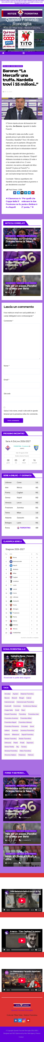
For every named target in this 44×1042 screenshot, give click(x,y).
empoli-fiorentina (11, 714)
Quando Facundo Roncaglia (22, 21)
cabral (28, 698)
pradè (22, 742)
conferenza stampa (30, 706)
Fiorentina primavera (12, 726)
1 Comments (26, 863)
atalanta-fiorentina (27, 694)
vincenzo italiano (10, 755)
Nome (6, 366)
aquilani (15, 694)
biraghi (21, 698)
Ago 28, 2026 (12, 840)
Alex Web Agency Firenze (32, 1033)
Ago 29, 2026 (12, 795)
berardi (14, 698)
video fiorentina (25, 751)
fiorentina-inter (33, 714)
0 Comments (26, 795)
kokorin (7, 734)
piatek (16, 742)
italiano (7, 730)
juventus (15, 730)
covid (17, 710)
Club (11, 554)
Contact (21, 1037)
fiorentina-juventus (11, 718)
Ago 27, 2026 (12, 863)
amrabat (7, 694)
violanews (22, 755)
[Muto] (36, 910)
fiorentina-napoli (10, 722)
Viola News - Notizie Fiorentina (12, 66)
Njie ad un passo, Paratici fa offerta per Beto (21, 287)
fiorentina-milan (26, 718)
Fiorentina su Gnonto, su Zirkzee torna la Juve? (20, 240)
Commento (8, 321)
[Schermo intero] (40, 910)
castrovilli (8, 706)
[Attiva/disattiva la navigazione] (23, 53)
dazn (23, 710)
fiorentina (22, 714)
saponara (30, 742)
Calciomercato (10, 236)
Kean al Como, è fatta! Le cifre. (20, 858)
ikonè (32, 726)
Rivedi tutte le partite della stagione (17, 678)
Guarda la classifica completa (29, 637)
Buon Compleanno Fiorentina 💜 (17, 263)
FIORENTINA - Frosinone (21, 446)
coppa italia (9, 710)
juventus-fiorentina (27, 730)
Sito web (7, 394)
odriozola (8, 742)
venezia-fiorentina (11, 751)
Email (6, 380)
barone (7, 698)
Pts (37, 554)
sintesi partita (9, 747)
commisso (17, 706)
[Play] (4, 910)
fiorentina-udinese (25, 722)
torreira (23, 747)
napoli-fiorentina (27, 734)
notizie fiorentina (25, 738)
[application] (22, 900)
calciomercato (9, 702)
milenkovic (15, 734)
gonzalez (24, 726)
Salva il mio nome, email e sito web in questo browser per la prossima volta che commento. (21, 412)
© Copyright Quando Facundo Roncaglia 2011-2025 (22, 1030)
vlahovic (31, 755)
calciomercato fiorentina (25, 702)
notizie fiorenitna (10, 738)
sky (17, 747)
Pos (6, 554)
